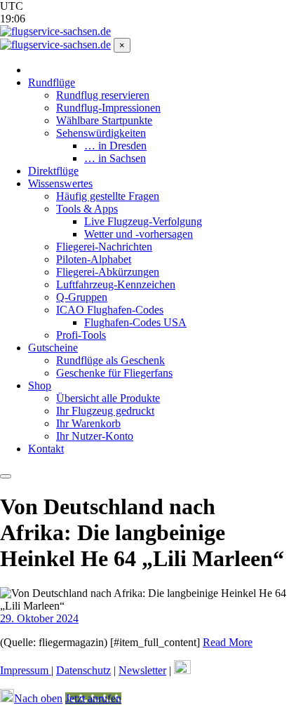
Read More (228, 642)
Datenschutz (83, 670)
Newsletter (142, 670)
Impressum (25, 670)
